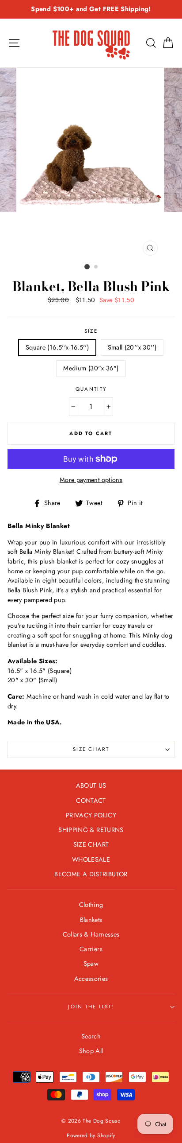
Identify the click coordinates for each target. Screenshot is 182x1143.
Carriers (91, 949)
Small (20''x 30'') (132, 347)
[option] (91, 9)
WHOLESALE (91, 859)
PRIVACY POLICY (91, 815)
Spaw (91, 963)
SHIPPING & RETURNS (91, 829)
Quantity (91, 389)
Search (91, 1036)
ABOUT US (91, 785)
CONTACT (91, 800)
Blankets (91, 919)
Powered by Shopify (91, 1135)
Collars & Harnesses (91, 934)
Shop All (91, 1050)
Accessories (91, 978)
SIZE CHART (91, 749)
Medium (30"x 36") (90, 368)
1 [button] (87, 266)
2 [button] (96, 267)
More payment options (91, 479)
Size (91, 330)
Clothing (91, 904)
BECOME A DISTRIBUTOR (90, 874)
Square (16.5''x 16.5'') (57, 347)
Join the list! (91, 1006)
